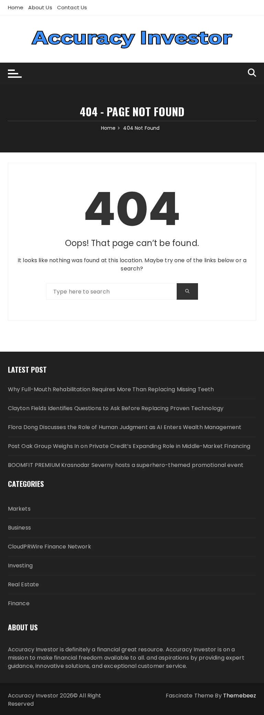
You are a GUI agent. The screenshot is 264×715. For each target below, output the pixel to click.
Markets (19, 509)
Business (19, 528)
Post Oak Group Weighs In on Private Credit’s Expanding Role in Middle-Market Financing (129, 446)
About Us (40, 7)
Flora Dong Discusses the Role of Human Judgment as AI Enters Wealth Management (125, 427)
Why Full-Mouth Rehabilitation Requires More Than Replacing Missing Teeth (111, 389)
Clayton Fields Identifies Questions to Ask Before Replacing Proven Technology (116, 408)
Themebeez (239, 696)
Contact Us (72, 7)
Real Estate (23, 584)
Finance (19, 603)
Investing (20, 565)
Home (16, 7)
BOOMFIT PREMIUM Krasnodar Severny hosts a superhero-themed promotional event (125, 465)
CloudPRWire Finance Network (49, 547)
